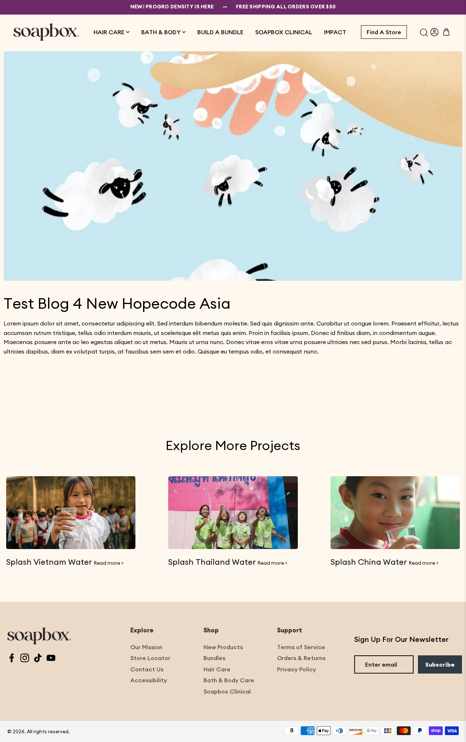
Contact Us (146, 669)
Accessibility (148, 680)
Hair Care (217, 669)
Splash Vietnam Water (49, 562)
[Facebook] (11, 659)
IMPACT (335, 32)
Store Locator (150, 658)
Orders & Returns (301, 658)
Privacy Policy (296, 669)
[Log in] (434, 32)
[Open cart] (446, 32)
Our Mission (146, 647)
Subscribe (440, 664)
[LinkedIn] (37, 659)
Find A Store (384, 32)
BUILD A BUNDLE (220, 32)
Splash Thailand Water (212, 562)
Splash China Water (369, 562)
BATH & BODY (161, 32)
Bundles (214, 658)
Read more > (108, 563)
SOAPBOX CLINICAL (283, 32)
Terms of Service (301, 647)
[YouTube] (51, 659)
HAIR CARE (109, 32)
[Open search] (424, 32)
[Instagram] (24, 659)
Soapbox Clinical (227, 691)
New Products (223, 647)
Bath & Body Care (229, 680)
